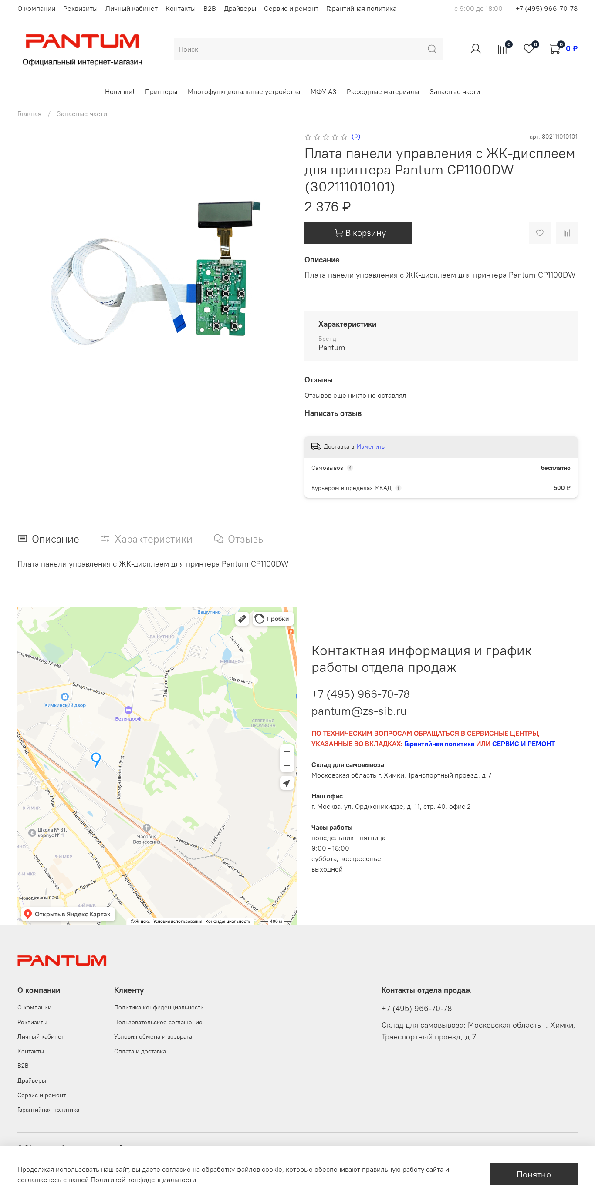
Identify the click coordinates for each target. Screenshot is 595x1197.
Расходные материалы (383, 91)
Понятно (534, 1174)
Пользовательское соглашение (158, 1022)
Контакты (181, 8)
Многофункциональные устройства (244, 91)
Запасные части (454, 91)
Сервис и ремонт (291, 8)
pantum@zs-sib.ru (359, 711)
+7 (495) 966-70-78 (547, 8)
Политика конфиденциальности (159, 1007)
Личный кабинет (131, 8)
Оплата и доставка (140, 1051)
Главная (29, 113)
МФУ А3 (323, 91)
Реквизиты (80, 8)
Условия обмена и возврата (153, 1036)
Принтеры (161, 91)
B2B (209, 8)
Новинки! (120, 91)
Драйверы (240, 8)
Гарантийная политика (361, 8)
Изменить (371, 446)
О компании (36, 8)
